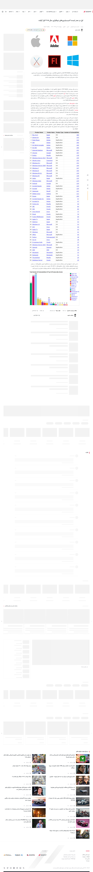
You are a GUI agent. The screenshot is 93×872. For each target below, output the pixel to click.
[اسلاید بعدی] (1, 147)
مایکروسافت (72, 103)
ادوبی (73, 98)
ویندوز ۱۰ (76, 110)
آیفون (54, 96)
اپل (64, 94)
